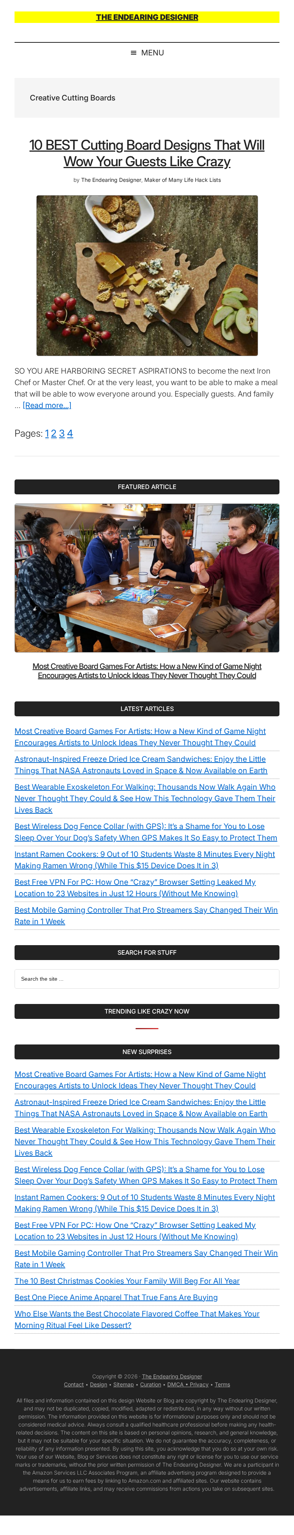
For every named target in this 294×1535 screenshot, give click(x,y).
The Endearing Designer (172, 1376)
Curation (150, 1384)
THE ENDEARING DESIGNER (147, 17)
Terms (222, 1384)
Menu (152, 52)
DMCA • (178, 1384)
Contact (74, 1384)
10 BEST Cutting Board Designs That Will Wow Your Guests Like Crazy (147, 153)
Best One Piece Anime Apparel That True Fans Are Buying (116, 1297)
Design (98, 1384)
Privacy (199, 1384)
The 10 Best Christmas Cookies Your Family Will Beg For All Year (127, 1281)
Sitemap (123, 1384)
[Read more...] (47, 405)
